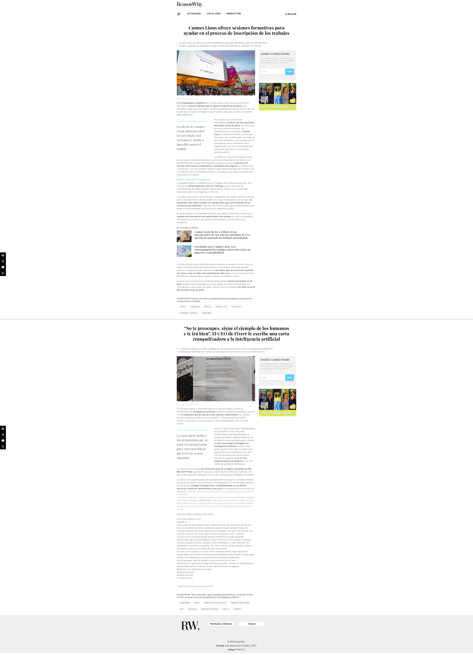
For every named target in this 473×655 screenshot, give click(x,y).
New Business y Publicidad (221, 623)
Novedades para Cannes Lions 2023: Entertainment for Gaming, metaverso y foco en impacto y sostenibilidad (222, 249)
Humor (197, 603)
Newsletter (234, 13)
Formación (236, 307)
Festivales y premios (188, 313)
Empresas (192, 609)
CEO (182, 609)
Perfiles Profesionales (240, 603)
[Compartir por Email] (3, 267)
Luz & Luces (214, 13)
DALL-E (226, 609)
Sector (182, 307)
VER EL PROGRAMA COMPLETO (277, 107)
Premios (207, 307)
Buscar (292, 14)
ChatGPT (237, 609)
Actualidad (194, 13)
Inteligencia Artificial (209, 609)
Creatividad (195, 307)
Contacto (252, 623)
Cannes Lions (221, 307)
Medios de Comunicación (215, 603)
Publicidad (206, 313)
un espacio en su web (227, 172)
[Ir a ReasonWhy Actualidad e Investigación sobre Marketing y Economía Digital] (190, 4)
